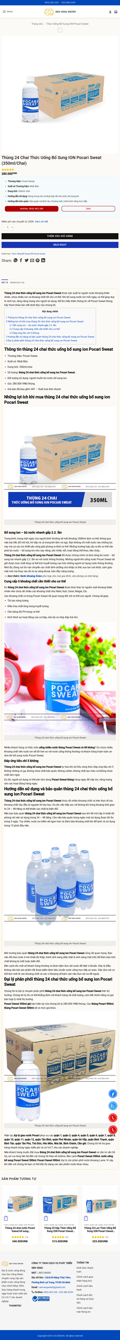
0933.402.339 (51, 2)
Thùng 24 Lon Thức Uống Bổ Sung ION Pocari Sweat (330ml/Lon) (100, 1229)
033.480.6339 (68, 2)
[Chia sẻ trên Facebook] (21, 260)
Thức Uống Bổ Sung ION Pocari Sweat (67, 23)
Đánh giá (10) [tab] (17, 282)
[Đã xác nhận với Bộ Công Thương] (41, 1298)
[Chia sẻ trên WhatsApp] (16, 260)
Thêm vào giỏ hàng (60, 236)
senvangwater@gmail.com (52, 1287)
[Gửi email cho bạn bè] (32, 260)
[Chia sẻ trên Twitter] (27, 260)
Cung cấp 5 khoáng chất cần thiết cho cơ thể (35, 329)
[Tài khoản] (110, 11)
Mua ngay (60, 244)
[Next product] (60, 30)
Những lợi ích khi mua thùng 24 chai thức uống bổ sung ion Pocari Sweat (44, 321)
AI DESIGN (59, 1335)
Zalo (88, 208)
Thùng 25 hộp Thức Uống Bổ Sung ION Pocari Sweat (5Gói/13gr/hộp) (60, 1229)
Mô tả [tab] (5, 282)
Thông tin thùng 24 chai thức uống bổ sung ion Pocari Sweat (38, 317)
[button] (7, 11)
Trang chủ (37, 23)
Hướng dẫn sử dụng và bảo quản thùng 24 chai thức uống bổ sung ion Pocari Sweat (50, 336)
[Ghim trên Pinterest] (38, 260)
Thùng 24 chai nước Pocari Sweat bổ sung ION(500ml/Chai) (20, 1229)
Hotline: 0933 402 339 (31, 208)
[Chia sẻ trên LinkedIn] (43, 260)
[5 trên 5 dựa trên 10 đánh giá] (60, 169)
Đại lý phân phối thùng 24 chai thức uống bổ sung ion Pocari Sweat (41, 340)
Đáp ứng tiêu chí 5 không (24, 333)
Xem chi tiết (41, 221)
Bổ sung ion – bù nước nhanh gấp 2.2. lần (33, 325)
